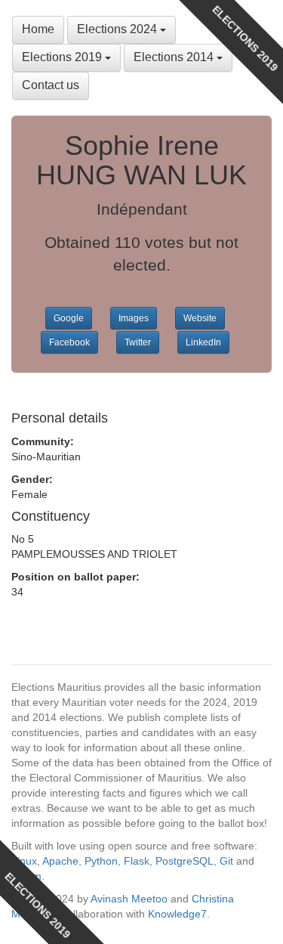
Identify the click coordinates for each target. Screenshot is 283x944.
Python (101, 861)
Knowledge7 (177, 914)
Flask (136, 861)
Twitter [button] (138, 342)
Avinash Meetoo (129, 899)
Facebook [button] (69, 342)
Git (226, 861)
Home (38, 29)
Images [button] (133, 318)
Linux (24, 861)
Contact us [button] (50, 85)
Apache (60, 861)
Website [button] (200, 318)
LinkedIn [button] (203, 342)
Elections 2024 (118, 29)
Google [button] (69, 318)
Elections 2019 (63, 57)
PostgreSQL (184, 861)
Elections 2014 (175, 57)
